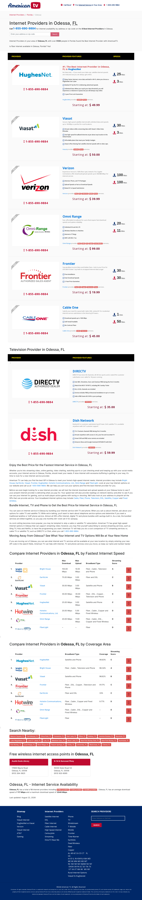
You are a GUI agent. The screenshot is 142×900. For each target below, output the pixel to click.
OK (72, 866)
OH (70, 866)
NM (84, 864)
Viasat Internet (23, 820)
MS (82, 861)
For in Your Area (88, 5)
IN (76, 858)
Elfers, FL (82, 736)
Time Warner (73, 836)
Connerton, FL (59, 736)
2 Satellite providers (90, 790)
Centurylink (49, 833)
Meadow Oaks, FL (58, 740)
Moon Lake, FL (72, 740)
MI (72, 861)
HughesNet (74, 69)
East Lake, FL (71, 736)
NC (69, 864)
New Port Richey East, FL (90, 740)
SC (81, 866)
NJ (82, 864)
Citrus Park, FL (46, 736)
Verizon (68, 168)
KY (80, 858)
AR (72, 853)
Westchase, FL (94, 745)
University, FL (82, 745)
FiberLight (94, 483)
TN (87, 866)
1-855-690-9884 (112, 5)
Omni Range (72, 216)
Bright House (45, 569)
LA (83, 858)
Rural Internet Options (77, 872)
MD (89, 858)
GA (69, 856)
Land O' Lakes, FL (34, 740)
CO (80, 853)
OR (75, 866)
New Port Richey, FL (109, 740)
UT (70, 869)
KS (78, 858)
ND (72, 864)
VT (75, 869)
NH (78, 864)
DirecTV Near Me (52, 840)
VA (73, 869)
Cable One (70, 307)
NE (75, 864)
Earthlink (72, 840)
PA (78, 866)
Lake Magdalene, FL (17, 740)
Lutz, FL (46, 740)
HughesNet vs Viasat (25, 823)
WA (78, 869)
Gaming (20, 836)
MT (85, 861)
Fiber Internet (50, 823)
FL (87, 853)
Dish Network (83, 420)
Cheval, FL (106, 745)
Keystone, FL (120, 736)
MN (75, 861)
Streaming (49, 836)
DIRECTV (79, 371)
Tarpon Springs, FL (58, 745)
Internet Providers (16, 15)
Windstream (73, 823)
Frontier (69, 263)
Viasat (67, 118)
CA (77, 853)
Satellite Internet (52, 816)
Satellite (108, 498)
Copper (115, 498)
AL (69, 853)
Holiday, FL (92, 736)
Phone (87, 498)
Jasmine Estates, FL (106, 736)
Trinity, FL (70, 745)
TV (69, 820)
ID (71, 858)
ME (69, 861)
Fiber (82, 498)
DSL (102, 498)
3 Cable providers (76, 790)
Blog (19, 816)
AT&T (19, 833)
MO (79, 861)
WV (85, 869)
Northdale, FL (124, 740)
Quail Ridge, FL (29, 745)
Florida (30, 15)
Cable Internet (51, 826)
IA (69, 858)
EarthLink (20, 483)
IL (73, 858)
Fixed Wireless (74, 843)
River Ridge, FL (42, 745)
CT (83, 853)
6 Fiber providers (62, 790)
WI (82, 869)
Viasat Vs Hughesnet (76, 876)
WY (88, 869)
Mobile (71, 830)
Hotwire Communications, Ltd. (61, 483)
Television (95, 498)
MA (85, 858)
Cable (76, 498)
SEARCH (96, 825)
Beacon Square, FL (17, 736)
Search (54, 34)
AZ (74, 853)
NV (87, 864)
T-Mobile (72, 826)
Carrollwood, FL (32, 736)
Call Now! (67, 5)
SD (84, 866)
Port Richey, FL (15, 745)
